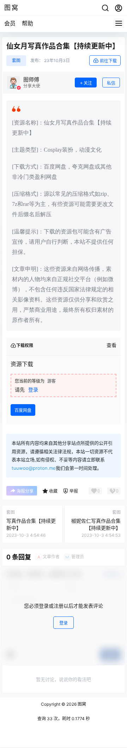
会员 (10, 23)
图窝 (81, 704)
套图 (16, 60)
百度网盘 (22, 410)
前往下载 (108, 60)
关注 (88, 83)
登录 (33, 390)
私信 (111, 83)
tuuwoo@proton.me (34, 468)
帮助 (27, 23)
